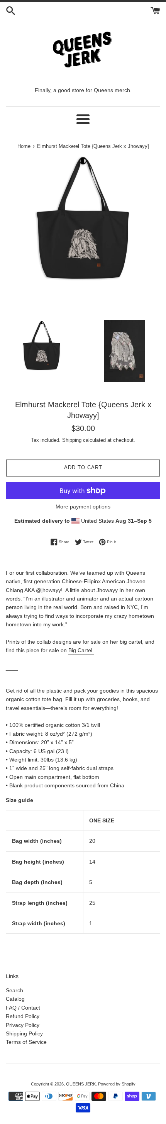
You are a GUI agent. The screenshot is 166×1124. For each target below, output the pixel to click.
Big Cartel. (81, 650)
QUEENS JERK (81, 1084)
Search (14, 990)
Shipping (71, 440)
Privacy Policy (22, 1025)
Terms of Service (26, 1042)
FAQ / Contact (23, 1008)
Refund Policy (22, 1016)
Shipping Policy (24, 1033)
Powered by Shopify (117, 1084)
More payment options (83, 506)
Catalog (15, 999)
